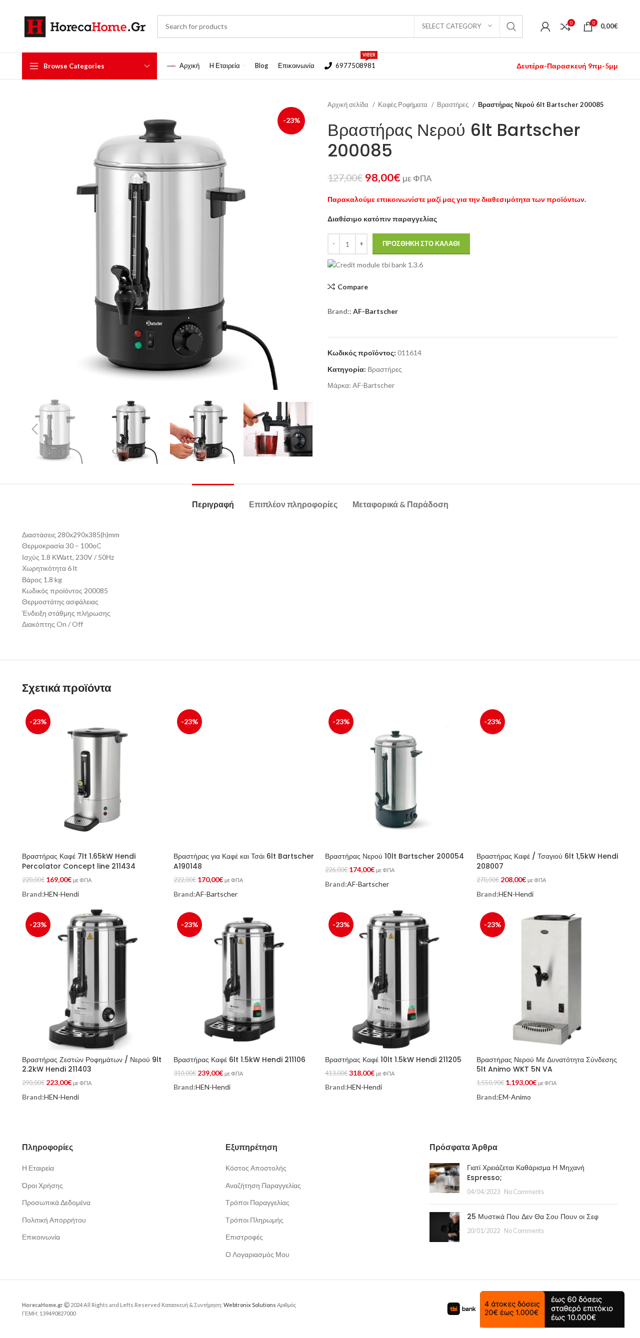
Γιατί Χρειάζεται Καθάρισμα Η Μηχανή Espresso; (525, 1173)
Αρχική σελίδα (349, 104)
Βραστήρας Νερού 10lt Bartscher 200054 (394, 856)
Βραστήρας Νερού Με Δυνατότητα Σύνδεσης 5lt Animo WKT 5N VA (546, 1065)
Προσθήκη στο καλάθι (421, 243)
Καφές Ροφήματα (403, 104)
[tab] (213, 499)
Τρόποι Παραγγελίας (258, 1202)
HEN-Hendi (61, 894)
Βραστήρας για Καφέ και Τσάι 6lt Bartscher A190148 (244, 861)
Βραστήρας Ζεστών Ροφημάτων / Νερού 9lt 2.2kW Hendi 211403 (92, 1065)
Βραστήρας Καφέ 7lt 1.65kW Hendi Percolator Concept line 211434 (79, 861)
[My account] (546, 26)
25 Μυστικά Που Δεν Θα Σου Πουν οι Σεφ (532, 1217)
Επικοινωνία (41, 1237)
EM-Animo (514, 1097)
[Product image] (244, 776)
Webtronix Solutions (250, 1305)
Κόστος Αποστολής (256, 1168)
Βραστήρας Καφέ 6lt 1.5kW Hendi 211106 (240, 1060)
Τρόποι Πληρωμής (255, 1220)
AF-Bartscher (375, 311)
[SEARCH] (511, 26)
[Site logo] (84, 25)
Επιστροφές (244, 1237)
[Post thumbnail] (445, 1180)
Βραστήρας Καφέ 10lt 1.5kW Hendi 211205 (393, 1060)
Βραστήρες (453, 104)
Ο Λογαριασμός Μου (258, 1254)
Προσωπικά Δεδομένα (56, 1202)
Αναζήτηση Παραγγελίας (263, 1185)
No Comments (524, 1192)
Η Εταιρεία (38, 1168)
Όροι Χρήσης (42, 1185)
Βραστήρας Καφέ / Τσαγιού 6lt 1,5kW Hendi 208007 (547, 861)
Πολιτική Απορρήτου (54, 1220)
